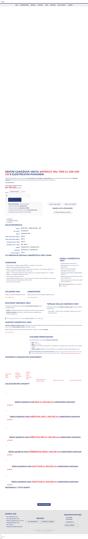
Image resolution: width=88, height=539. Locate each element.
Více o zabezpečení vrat (32, 297)
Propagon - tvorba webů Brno (44, 531)
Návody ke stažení (48, 521)
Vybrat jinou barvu (55, 204)
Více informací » (10, 182)
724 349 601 (69, 517)
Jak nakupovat (33, 521)
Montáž (6, 192)
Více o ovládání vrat (9, 297)
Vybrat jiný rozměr (70, 204)
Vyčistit (24, 191)
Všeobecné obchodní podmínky (14, 526)
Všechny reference (44, 504)
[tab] (45, 219)
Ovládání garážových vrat (12, 522)
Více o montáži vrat (9, 332)
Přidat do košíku (16, 199)
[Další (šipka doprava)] (1, 538)
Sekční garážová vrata (11, 516)
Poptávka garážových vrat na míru (15, 520)
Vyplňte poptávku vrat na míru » (73, 353)
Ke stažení (9, 222)
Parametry (10, 219)
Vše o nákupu (9, 524)
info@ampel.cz (70, 522)
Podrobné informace (12, 220)
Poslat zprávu (69, 525)
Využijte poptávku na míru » (62, 212)
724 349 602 (69, 519)
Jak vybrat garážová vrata (12, 518)
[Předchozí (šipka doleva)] (0, 538)
